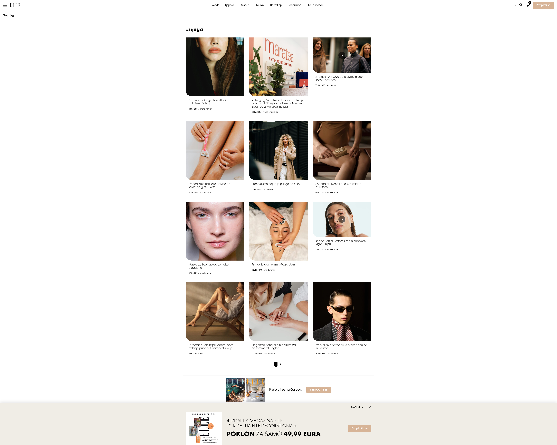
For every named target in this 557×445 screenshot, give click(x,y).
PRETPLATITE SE (318, 390)
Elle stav (259, 5)
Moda (215, 5)
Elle (5, 16)
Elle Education (315, 5)
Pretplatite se (359, 428)
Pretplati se (543, 5)
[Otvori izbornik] (5, 5)
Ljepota (229, 5)
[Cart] (528, 5)
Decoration (294, 5)
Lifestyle (244, 5)
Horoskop (276, 5)
